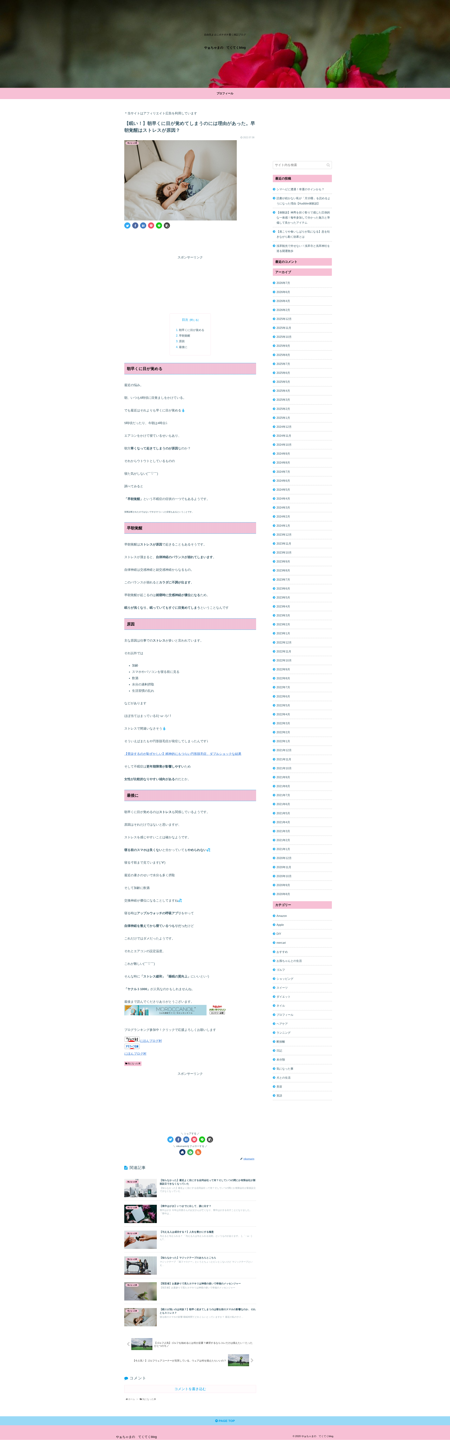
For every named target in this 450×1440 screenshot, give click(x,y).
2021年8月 (283, 786)
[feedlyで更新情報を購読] (190, 1152)
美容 (279, 1086)
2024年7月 (283, 471)
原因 (182, 341)
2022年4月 (283, 714)
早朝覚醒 (184, 335)
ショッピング (285, 978)
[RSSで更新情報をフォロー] (198, 1152)
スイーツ (282, 987)
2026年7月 (283, 283)
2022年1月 (283, 741)
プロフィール (285, 1014)
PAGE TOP (226, 1421)
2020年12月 (284, 858)
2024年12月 (284, 426)
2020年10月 (284, 876)
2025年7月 (283, 363)
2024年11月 (284, 435)
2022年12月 (284, 642)
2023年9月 (283, 561)
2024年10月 (284, 444)
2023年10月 (284, 552)
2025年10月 (284, 336)
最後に (183, 347)
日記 (279, 1050)
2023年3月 (283, 615)
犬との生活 (284, 1077)
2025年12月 (284, 318)
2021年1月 (283, 849)
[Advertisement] (190, 241)
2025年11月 (284, 327)
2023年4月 (283, 606)
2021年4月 (283, 822)
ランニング (284, 1032)
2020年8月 (283, 894)
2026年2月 (283, 309)
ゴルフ (281, 969)
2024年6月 (283, 480)
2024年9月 (283, 453)
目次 (185, 319)
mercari (281, 942)
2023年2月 (283, 624)
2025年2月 (283, 408)
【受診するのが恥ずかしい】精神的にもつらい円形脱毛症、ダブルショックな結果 (182, 754)
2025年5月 (283, 381)
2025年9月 (283, 345)
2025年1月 (283, 417)
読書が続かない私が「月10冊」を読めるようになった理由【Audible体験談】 (303, 201)
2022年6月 (283, 696)
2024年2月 (283, 516)
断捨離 (281, 1041)
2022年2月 (283, 732)
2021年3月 (283, 831)
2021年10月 (284, 768)
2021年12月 (284, 750)
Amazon (282, 915)
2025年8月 (283, 354)
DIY (279, 933)
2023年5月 (283, 597)
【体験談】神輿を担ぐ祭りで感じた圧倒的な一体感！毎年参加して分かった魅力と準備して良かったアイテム (303, 217)
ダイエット (284, 996)
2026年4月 (283, 301)
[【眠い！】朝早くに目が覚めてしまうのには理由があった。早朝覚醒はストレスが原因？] (143, 225)
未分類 (281, 1059)
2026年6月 (283, 292)
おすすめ (282, 951)
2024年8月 (283, 462)
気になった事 (133, 1063)
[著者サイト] (182, 1152)
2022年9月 (283, 669)
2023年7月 (283, 579)
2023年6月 (283, 588)
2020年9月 (283, 885)
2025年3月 (283, 399)
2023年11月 (284, 543)
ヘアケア (282, 1023)
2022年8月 (283, 678)
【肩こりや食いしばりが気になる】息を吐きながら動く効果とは (303, 234)
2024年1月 (283, 525)
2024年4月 (283, 498)
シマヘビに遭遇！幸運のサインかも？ (300, 189)
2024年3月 (283, 507)
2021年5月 (283, 813)
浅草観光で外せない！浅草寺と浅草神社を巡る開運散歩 (303, 248)
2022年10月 (284, 660)
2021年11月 (284, 759)
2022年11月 (284, 651)
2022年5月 (283, 705)
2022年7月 (283, 687)
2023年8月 (283, 570)
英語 (279, 1095)
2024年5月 (283, 489)
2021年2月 (283, 840)
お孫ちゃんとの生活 (289, 960)
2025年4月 (283, 390)
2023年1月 (283, 633)
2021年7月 (283, 795)
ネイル (281, 1005)
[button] (328, 165)
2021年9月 (283, 777)
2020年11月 (284, 867)
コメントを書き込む (190, 1389)
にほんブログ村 (151, 1041)
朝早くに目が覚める (191, 329)
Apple (280, 924)
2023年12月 (284, 534)
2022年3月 (283, 723)
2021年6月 (283, 804)
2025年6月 (283, 372)
